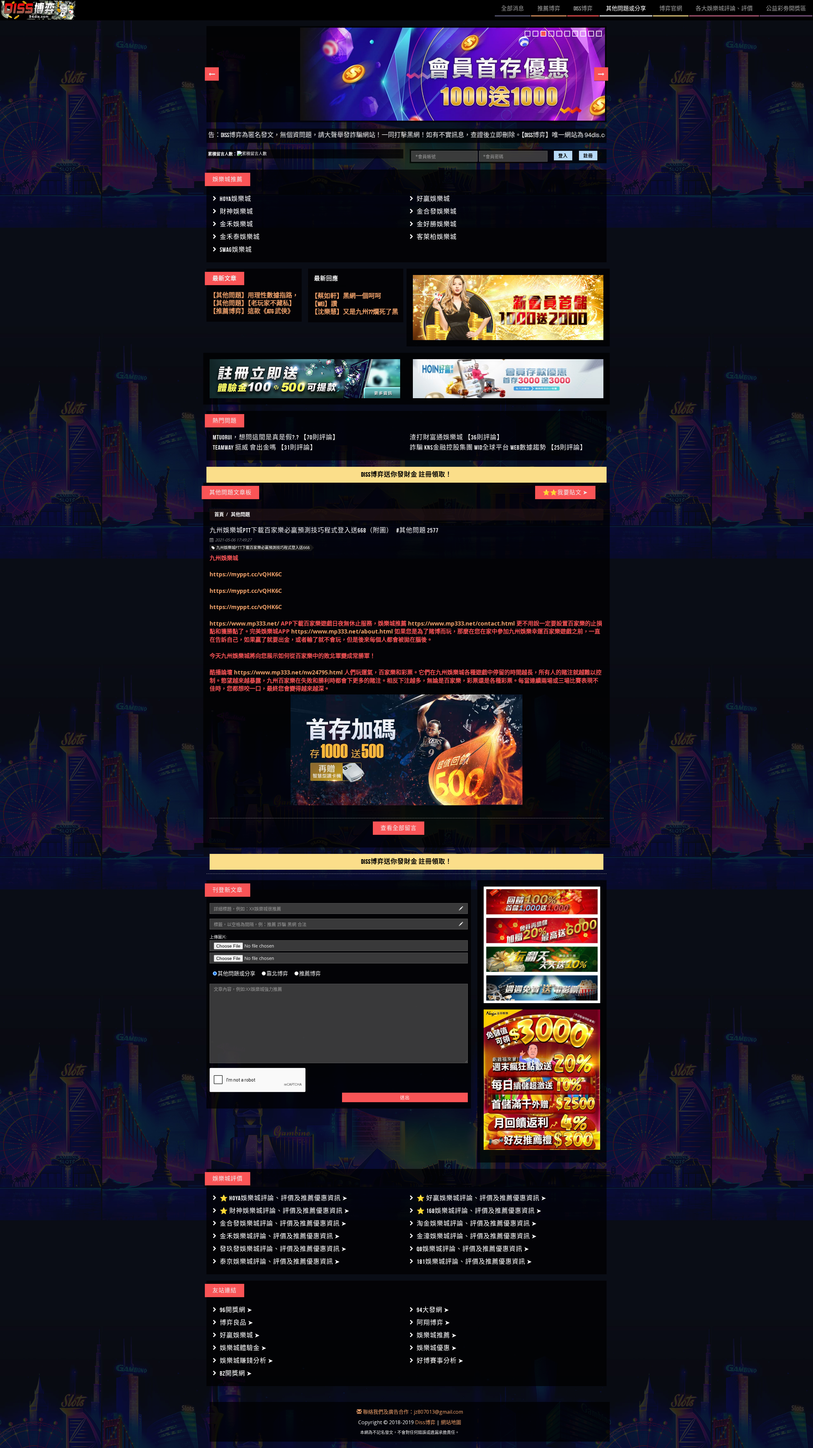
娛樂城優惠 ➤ (437, 1342)
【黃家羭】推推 (333, 311)
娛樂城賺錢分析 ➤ (246, 1355)
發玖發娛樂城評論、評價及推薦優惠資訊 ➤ (283, 1243)
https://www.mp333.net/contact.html (461, 617)
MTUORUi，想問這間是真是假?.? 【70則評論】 (276, 431)
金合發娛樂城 (437, 211)
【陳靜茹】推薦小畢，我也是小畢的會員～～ (355, 304)
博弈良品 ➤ (236, 1317)
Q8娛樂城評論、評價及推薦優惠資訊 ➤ (473, 1243)
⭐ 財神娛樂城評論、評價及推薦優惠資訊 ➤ (285, 1205)
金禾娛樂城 (236, 224)
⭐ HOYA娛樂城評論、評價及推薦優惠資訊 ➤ (284, 1192)
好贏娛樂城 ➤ (240, 1329)
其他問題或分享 (236, 968)
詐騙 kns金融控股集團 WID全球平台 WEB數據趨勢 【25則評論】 (498, 442)
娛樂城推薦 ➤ (437, 1329)
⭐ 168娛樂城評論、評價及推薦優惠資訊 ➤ (479, 1205)
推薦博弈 (310, 968)
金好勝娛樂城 (437, 224)
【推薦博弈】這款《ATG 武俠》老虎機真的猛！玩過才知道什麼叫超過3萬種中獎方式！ (254, 303)
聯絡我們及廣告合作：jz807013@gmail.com (412, 1406)
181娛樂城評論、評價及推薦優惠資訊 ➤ (474, 1256)
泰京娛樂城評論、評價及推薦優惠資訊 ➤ (280, 1256)
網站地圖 (451, 1416)
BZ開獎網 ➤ (236, 1367)
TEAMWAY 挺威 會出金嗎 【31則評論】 (265, 442)
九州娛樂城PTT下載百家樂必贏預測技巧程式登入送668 (263, 542)
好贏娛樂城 (433, 198)
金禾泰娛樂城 (240, 236)
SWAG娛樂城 (236, 249)
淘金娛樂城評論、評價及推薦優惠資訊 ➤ (477, 1218)
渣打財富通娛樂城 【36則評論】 (456, 431)
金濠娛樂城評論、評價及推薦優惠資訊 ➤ (477, 1230)
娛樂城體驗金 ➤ (243, 1342)
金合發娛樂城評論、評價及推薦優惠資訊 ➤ (283, 1218)
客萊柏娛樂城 (437, 236)
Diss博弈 (425, 1416)
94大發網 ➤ (433, 1304)
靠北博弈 (277, 968)
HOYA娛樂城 (235, 198)
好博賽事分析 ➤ (440, 1355)
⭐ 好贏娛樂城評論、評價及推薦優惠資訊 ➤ (482, 1192)
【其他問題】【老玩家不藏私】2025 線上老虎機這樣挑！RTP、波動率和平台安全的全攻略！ (254, 295)
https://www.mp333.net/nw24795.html (288, 666)
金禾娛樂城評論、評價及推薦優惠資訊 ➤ (280, 1230)
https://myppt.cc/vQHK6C (246, 569)
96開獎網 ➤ (236, 1304)
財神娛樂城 (236, 211)
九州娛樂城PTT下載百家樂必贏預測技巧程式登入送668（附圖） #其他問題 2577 (324, 524)
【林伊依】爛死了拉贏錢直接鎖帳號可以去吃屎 (355, 296)
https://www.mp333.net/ (244, 617)
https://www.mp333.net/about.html (342, 626)
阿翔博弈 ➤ (433, 1317)
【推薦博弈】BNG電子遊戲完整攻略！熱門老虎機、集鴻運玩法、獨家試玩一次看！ (252, 311)
